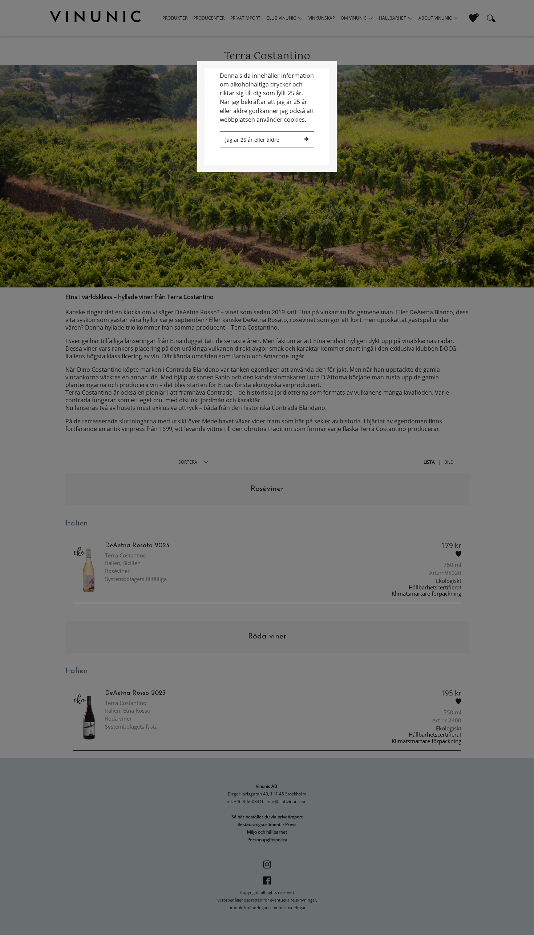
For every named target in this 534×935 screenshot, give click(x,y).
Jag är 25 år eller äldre (252, 139)
